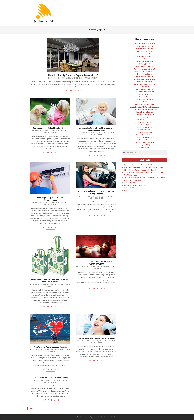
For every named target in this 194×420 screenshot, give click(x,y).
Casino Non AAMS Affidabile (144, 142)
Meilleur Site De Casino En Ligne (144, 79)
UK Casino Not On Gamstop (144, 92)
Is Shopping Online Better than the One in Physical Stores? (143, 167)
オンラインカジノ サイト (144, 64)
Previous (31, 408)
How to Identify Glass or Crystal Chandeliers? (73, 75)
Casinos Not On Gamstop (144, 46)
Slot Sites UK (144, 87)
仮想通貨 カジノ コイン (144, 120)
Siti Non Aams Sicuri (144, 130)
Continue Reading (73, 91)
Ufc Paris (144, 117)
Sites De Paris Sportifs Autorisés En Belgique (144, 107)
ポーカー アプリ (144, 145)
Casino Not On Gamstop (144, 49)
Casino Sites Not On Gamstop (144, 84)
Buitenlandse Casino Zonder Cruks (135, 185)
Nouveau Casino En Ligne (144, 135)
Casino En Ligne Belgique (144, 112)
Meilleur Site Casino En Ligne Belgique (144, 109)
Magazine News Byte (98, 417)
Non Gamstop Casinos (144, 56)
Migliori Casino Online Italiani (144, 104)
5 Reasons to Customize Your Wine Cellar (50, 378)
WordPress (114, 417)
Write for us (80, 417)
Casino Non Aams (130, 183)
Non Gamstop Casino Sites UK (144, 69)
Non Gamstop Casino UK (144, 99)
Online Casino (144, 59)
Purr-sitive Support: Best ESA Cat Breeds (50, 128)
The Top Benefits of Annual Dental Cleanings (96, 338)
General (79, 78)
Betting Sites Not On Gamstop (144, 102)
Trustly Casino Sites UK (144, 94)
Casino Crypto (128, 190)
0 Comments (93, 78)
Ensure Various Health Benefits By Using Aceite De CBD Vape (144, 178)
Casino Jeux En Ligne (144, 122)
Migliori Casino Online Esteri (144, 115)
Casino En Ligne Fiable (144, 147)
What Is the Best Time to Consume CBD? (138, 165)
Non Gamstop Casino (144, 51)
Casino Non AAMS (130, 188)
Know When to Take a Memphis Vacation (50, 347)
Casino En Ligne (144, 97)
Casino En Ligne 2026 (144, 132)
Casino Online (144, 125)
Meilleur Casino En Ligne (145, 127)
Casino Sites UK (144, 54)
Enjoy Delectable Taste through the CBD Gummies (140, 170)
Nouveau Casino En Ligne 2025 (144, 44)
